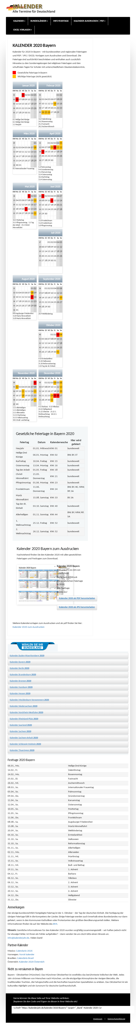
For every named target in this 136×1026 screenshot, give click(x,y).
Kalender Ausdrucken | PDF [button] (89, 21)
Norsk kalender (26, 954)
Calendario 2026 (24, 951)
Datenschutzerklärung (116, 1019)
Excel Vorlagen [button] (21, 30)
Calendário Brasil (25, 958)
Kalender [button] (18, 21)
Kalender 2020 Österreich (31, 962)
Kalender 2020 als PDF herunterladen (77, 598)
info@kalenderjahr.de (18, 938)
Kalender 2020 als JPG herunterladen (77, 607)
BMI (55, 924)
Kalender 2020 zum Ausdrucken (28, 627)
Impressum (97, 1019)
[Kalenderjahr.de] (31, 7)
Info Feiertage (61, 21)
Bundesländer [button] (38, 21)
